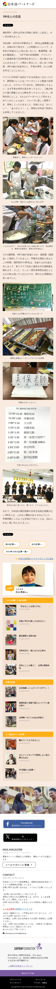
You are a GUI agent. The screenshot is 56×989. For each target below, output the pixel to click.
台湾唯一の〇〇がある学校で (31, 717)
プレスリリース (15, 979)
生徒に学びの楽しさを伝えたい (32, 621)
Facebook (27, 824)
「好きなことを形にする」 (30, 606)
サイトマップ (40, 979)
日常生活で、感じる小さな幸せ (32, 650)
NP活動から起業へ (27, 770)
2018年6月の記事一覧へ (17, 551)
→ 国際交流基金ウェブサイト (20, 966)
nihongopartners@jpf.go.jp (15, 933)
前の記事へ (11, 544)
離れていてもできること (29, 740)
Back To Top (28, 973)
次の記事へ (37, 544)
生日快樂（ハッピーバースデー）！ (34, 688)
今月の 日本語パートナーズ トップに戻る (35, 558)
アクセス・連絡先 (40, 983)
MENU (51, 4)
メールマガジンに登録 (18, 864)
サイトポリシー (15, 983)
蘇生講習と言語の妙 (27, 636)
